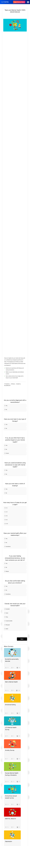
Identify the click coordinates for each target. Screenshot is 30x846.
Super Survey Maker (19, 2)
